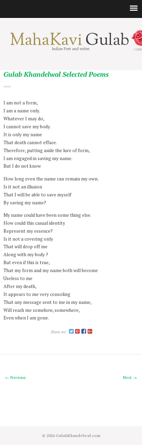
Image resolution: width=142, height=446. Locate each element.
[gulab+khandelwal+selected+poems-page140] (71, 332)
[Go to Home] (71, 43)
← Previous (15, 377)
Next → (130, 377)
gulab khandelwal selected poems (56, 74)
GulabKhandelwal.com (78, 435)
